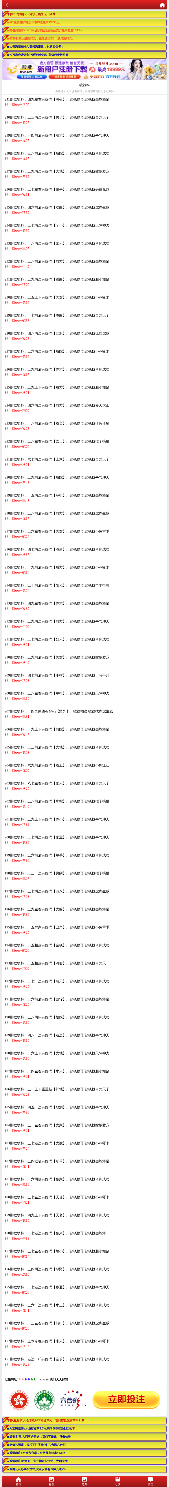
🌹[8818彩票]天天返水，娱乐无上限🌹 (31, 14)
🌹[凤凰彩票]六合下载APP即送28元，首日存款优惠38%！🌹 (45, 1420)
